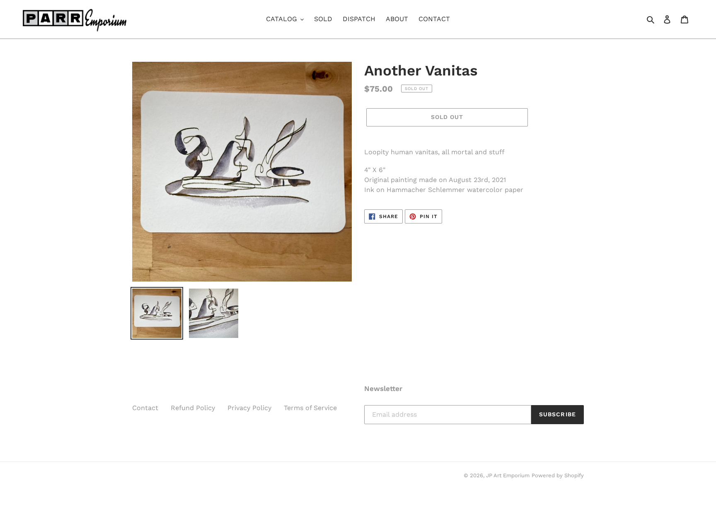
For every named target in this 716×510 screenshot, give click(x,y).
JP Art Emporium (508, 475)
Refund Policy (193, 408)
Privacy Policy (249, 408)
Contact (145, 408)
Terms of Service (310, 408)
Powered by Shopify (558, 475)
